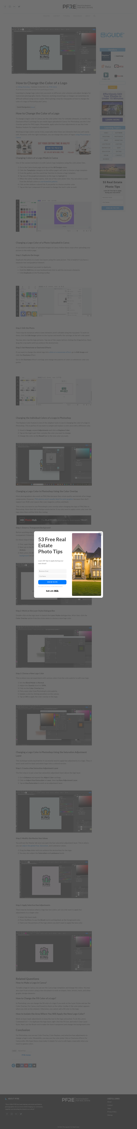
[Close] (100, 534)
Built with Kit (52, 591)
